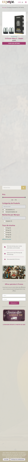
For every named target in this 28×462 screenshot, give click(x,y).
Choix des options (14, 43)
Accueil (4, 7)
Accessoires (14, 36)
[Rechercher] (23, 188)
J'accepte (6, 459)
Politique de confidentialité (17, 459)
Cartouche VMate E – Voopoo (14, 38)
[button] (25, 2)
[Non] (25, 456)
